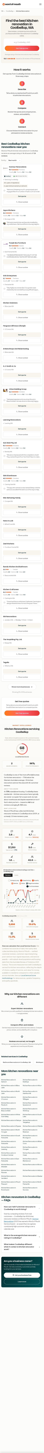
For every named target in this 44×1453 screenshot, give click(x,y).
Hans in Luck (8, 521)
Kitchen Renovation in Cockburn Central (8, 1154)
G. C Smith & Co (9, 366)
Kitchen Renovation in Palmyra (11, 1120)
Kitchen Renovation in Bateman (30, 1131)
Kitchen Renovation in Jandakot (8, 1177)
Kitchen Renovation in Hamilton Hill (30, 1092)
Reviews (8, 875)
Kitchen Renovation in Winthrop (30, 1110)
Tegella (6, 662)
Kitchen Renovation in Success (30, 1189)
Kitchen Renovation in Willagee (30, 1098)
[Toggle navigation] (40, 4)
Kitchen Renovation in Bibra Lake (10, 1086)
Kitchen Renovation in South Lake (32, 1115)
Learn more (22, 1281)
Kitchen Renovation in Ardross (33, 1170)
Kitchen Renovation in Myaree (11, 1126)
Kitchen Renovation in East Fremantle (10, 1160)
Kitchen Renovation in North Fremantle (32, 1183)
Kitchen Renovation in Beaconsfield (8, 1110)
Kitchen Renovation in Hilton (32, 1085)
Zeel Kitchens (8, 544)
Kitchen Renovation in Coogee (30, 1148)
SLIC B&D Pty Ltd (10, 443)
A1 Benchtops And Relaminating (16, 349)
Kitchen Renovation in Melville (33, 1126)
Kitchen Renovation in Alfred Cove (32, 1142)
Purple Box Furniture (17, 243)
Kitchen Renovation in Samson (8, 1081)
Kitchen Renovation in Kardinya (30, 1081)
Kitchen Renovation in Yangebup (30, 1121)
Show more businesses (21, 687)
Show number (23, 202)
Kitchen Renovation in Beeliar (32, 1176)
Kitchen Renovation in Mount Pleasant (10, 1183)
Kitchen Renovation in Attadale (8, 1165)
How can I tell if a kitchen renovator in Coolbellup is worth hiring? (19, 1208)
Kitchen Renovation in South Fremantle (10, 1137)
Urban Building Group (17, 389)
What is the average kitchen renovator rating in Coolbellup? (20, 1236)
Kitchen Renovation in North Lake (10, 1092)
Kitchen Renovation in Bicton (32, 1164)
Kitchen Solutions (10, 303)
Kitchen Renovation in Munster (8, 1171)
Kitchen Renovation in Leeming (8, 1148)
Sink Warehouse (10, 476)
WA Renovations (9, 616)
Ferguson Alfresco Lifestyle (14, 326)
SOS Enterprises (10, 276)
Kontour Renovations (17, 167)
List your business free (23, 1275)
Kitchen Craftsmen (11, 589)
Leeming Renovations (12, 420)
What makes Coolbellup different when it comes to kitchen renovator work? (19, 1246)
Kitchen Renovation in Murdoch (8, 1104)
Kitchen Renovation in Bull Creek (31, 1154)
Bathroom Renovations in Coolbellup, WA (17, 1062)
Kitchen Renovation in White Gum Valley (10, 1115)
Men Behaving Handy (11, 498)
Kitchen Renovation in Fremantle (8, 1142)
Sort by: (3, 160)
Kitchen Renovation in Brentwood (30, 1160)
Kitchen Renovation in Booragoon (30, 1137)
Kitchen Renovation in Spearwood (30, 1104)
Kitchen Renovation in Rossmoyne (8, 1189)
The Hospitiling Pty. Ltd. (12, 639)
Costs (16, 875)
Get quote (22, 196)
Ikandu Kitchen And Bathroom (15, 567)
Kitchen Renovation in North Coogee (10, 1131)
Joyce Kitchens (9, 210)
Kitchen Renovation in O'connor (8, 1098)
